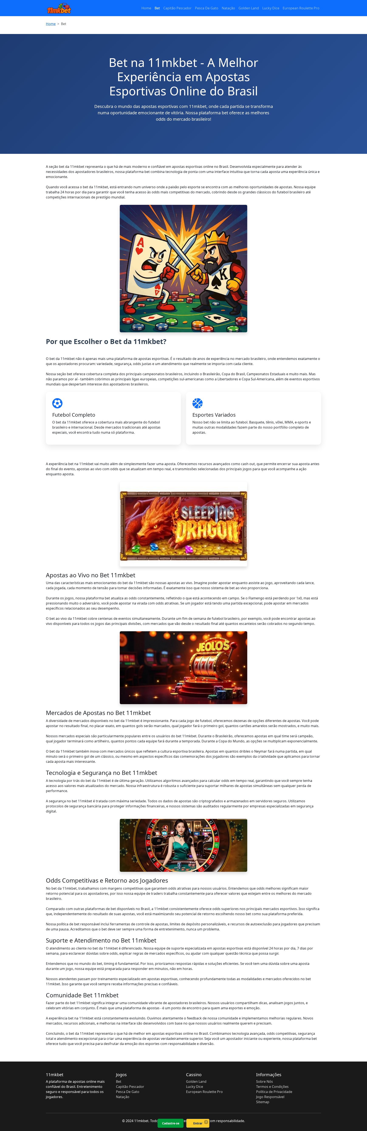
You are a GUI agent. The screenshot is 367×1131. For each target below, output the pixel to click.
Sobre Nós (264, 1081)
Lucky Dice (270, 8)
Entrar (197, 1123)
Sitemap (262, 1102)
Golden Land (249, 8)
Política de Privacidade (274, 1091)
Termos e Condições (272, 1086)
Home (146, 8)
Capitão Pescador (177, 8)
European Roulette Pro (301, 8)
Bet (157, 8)
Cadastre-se (170, 1123)
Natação (228, 8)
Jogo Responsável (270, 1096)
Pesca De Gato (206, 8)
